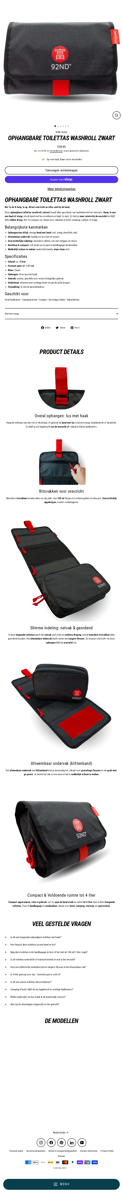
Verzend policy (16, 1151)
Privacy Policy (107, 1151)
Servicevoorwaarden (35, 1151)
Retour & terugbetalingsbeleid (63, 1151)
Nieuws (61, 1156)
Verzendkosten (56, 151)
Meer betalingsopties (62, 189)
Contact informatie (89, 1151)
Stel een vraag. (12, 313)
